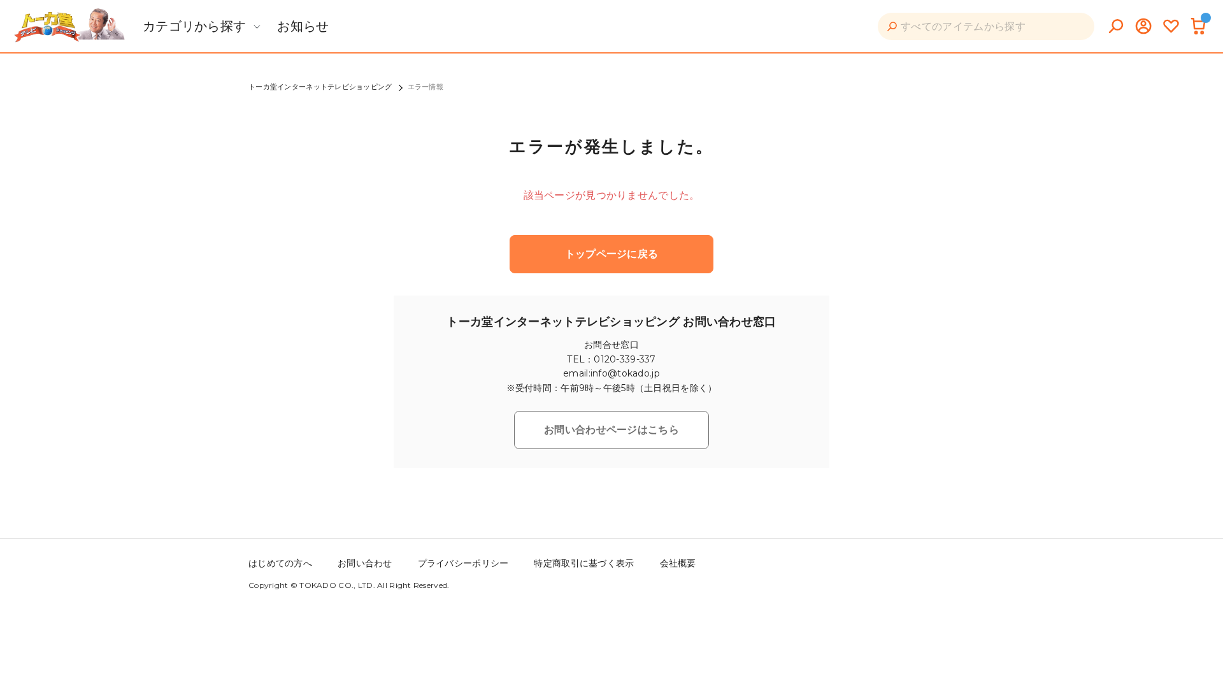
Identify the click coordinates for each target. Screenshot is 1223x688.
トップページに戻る (612, 254)
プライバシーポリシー (463, 563)
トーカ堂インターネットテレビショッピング (320, 86)
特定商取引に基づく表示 (584, 563)
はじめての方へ (280, 563)
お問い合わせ (365, 563)
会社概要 (678, 563)
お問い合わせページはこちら (611, 430)
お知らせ (303, 26)
